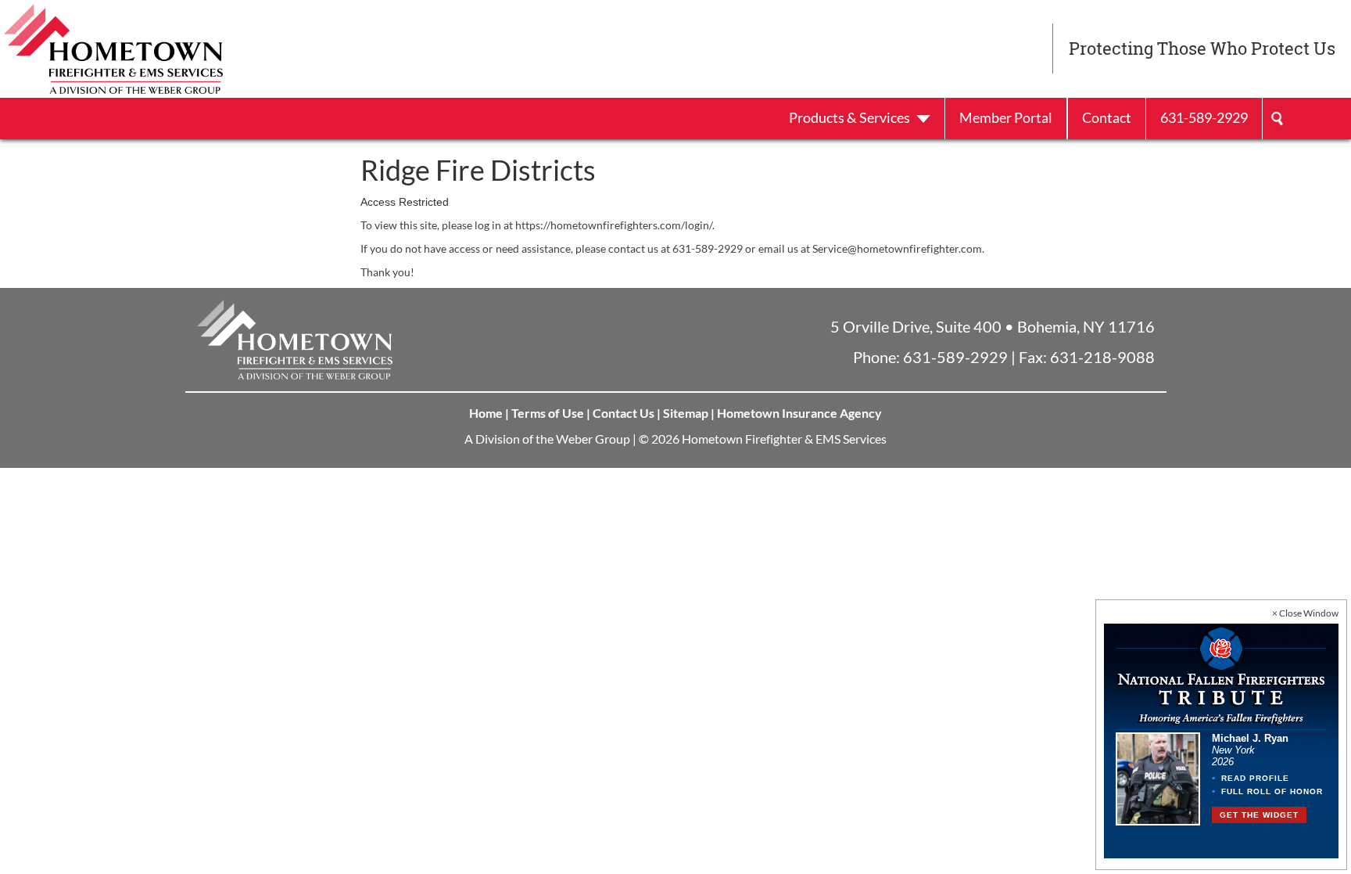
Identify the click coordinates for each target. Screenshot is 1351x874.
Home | (489, 412)
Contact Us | (627, 412)
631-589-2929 (1204, 117)
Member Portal (1005, 117)
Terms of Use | (550, 412)
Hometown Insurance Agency (799, 412)
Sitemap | (689, 412)
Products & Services (850, 117)
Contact (1106, 117)
